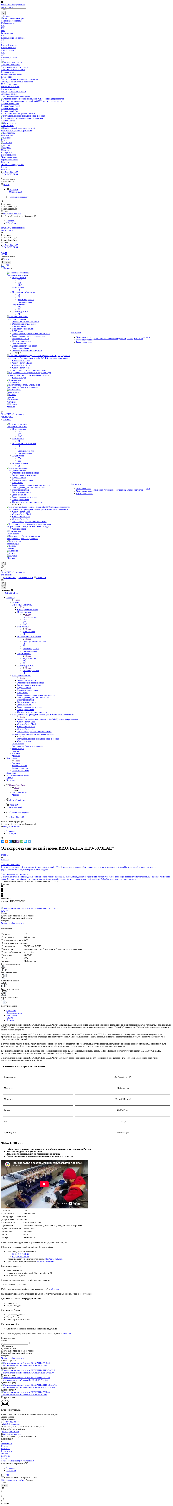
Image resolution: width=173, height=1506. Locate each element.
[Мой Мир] (10, 841)
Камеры (28, 869)
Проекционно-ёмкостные (34, 641)
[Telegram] (5, 253)
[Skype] (25, 841)
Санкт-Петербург (20, 792)
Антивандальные (31, 670)
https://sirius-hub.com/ (46, 1261)
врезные (66, 879)
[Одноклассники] (6, 841)
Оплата (9, 1018)
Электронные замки (26, 680)
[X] (14, 841)
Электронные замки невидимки (121, 879)
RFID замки (65, 877)
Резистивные (29, 631)
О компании (6, 1444)
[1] (86, 886)
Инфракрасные (30, 617)
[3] (86, 891)
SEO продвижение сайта (12, 1480)
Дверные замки (13, 879)
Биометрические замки (49, 877)
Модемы (44, 869)
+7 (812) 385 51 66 (10, 172)
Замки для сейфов (54, 879)
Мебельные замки (149, 877)
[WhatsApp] (2, 253)
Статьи (4, 1458)
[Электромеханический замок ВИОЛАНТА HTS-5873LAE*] (29, 908)
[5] (86, 896)
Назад (17, 600)
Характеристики (14, 1013)
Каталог (15, 602)
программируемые (78, 879)
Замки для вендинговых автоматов (125, 877)
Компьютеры (19, 869)
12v (101, 879)
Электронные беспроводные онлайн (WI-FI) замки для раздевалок (47, 719)
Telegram (10, 221)
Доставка (10, 1020)
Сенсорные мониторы (27, 609)
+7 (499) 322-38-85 (20, 1256)
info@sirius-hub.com (12, 214)
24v (104, 879)
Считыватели (130, 867)
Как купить (17, 763)
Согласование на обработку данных (17, 1461)
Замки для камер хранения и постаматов (90, 877)
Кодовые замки (32, 877)
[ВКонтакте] (2, 841)
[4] (86, 894)
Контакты (5, 1448)
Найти (4, 1485)
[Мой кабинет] (2, 567)
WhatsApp (11, 223)
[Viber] (17, 841)
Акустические (29, 658)
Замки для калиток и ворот (33, 879)
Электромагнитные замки (13, 877)
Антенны (36, 869)
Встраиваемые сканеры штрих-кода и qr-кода (38, 739)
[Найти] (3, 13)
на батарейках (93, 879)
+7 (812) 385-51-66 (20, 1254)
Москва (15, 795)
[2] (86, 889)
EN (7, 265)
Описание (11, 1010)
